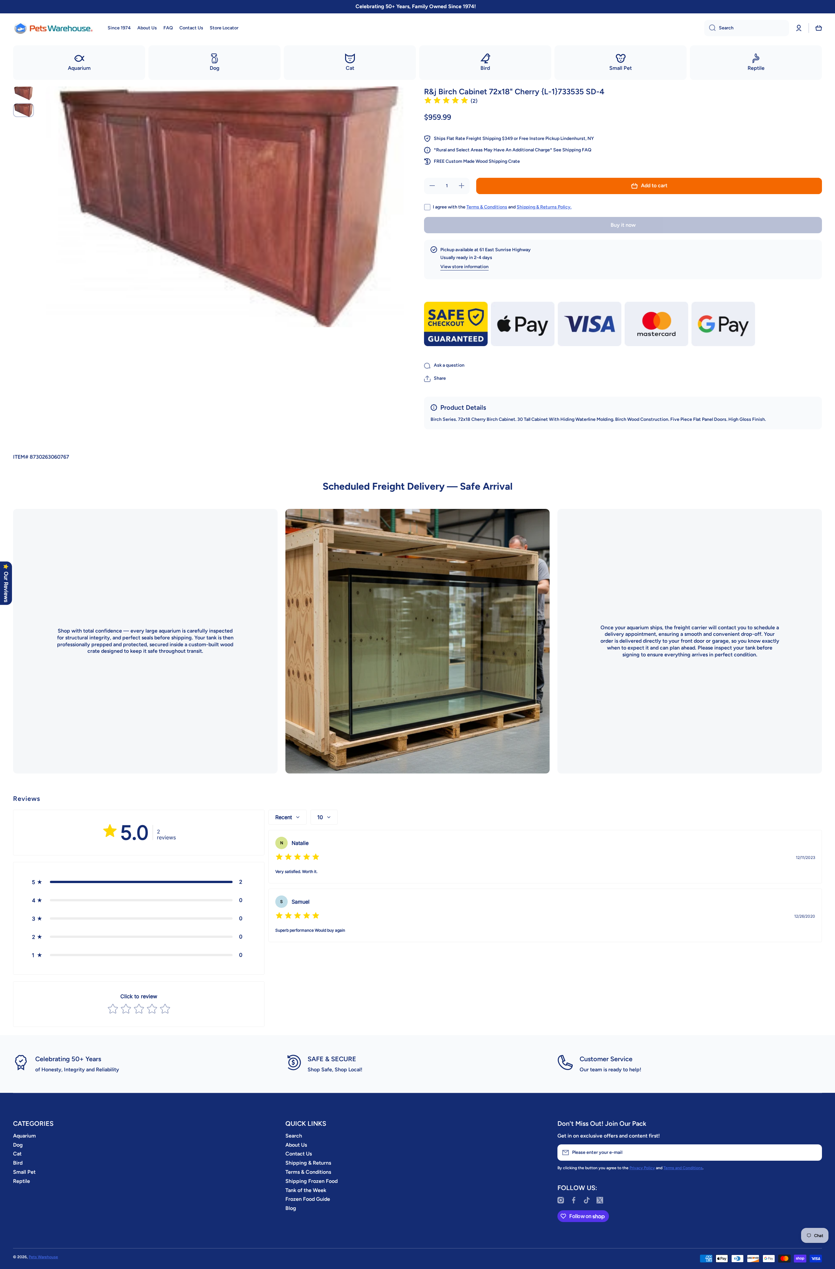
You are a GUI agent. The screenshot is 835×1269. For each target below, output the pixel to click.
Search (293, 1136)
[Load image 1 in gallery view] (23, 93)
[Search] (710, 28)
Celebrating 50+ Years (68, 1059)
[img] (446, 101)
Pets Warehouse (43, 1257)
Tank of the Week (305, 1190)
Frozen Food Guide (307, 1199)
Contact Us (298, 1154)
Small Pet (24, 1172)
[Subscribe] (814, 1152)
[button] (818, 28)
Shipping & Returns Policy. (544, 207)
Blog (290, 1208)
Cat (17, 1154)
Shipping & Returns (308, 1163)
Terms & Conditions (486, 207)
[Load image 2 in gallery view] (23, 110)
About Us (296, 1145)
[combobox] (746, 28)
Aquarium (24, 1136)
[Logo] (54, 28)
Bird (18, 1163)
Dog (18, 1145)
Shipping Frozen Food (311, 1181)
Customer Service (606, 1059)
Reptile (21, 1181)
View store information (464, 266)
